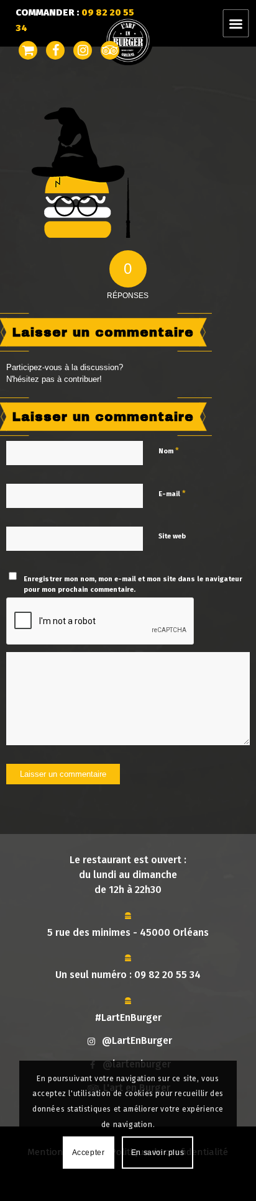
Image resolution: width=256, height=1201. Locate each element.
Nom (168, 450)
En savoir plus (157, 1152)
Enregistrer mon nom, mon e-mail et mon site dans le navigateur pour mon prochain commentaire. (133, 584)
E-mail (172, 493)
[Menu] (243, 23)
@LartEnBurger (137, 1040)
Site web (172, 536)
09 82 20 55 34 (167, 975)
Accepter (88, 1152)
